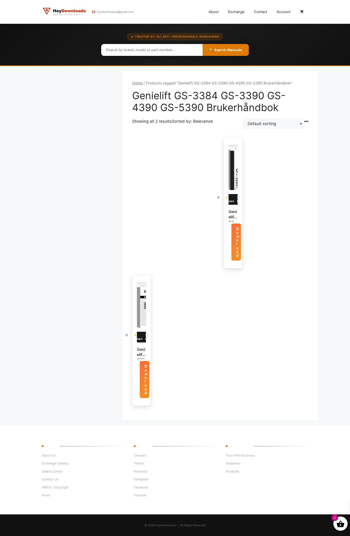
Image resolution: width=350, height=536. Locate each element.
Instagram (141, 479)
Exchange (236, 12)
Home (137, 83)
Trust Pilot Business (240, 455)
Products (232, 471)
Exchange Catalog (55, 463)
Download (237, 242)
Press (46, 495)
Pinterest (140, 471)
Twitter (139, 463)
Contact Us (50, 479)
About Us (49, 455)
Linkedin (140, 455)
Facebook (141, 487)
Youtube (140, 495)
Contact (260, 12)
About (214, 12)
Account (283, 12)
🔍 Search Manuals (225, 50)
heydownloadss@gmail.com (115, 12)
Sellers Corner (52, 471)
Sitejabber (233, 463)
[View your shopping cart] (301, 12)
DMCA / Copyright (55, 487)
